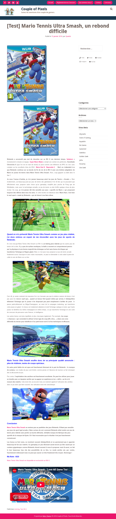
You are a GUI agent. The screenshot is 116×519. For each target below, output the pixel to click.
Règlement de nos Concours (66, 2)
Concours (108, 2)
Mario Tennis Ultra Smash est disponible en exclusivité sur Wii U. (28, 460)
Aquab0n (82, 141)
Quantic (68, 36)
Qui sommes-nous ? (85, 2)
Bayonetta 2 (50, 167)
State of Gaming (85, 138)
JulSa (81, 160)
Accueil (50, 2)
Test (21, 509)
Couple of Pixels (34, 9)
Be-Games (82, 145)
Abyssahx (82, 134)
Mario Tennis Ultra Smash (16, 427)
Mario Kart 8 (40, 167)
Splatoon (70, 159)
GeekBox (82, 153)
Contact (98, 2)
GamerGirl (82, 149)
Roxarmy (82, 164)
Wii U (25, 509)
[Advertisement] (93, 83)
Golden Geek (83, 156)
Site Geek (82, 168)
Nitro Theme (47, 516)
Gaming (16, 509)
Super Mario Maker (36, 162)
